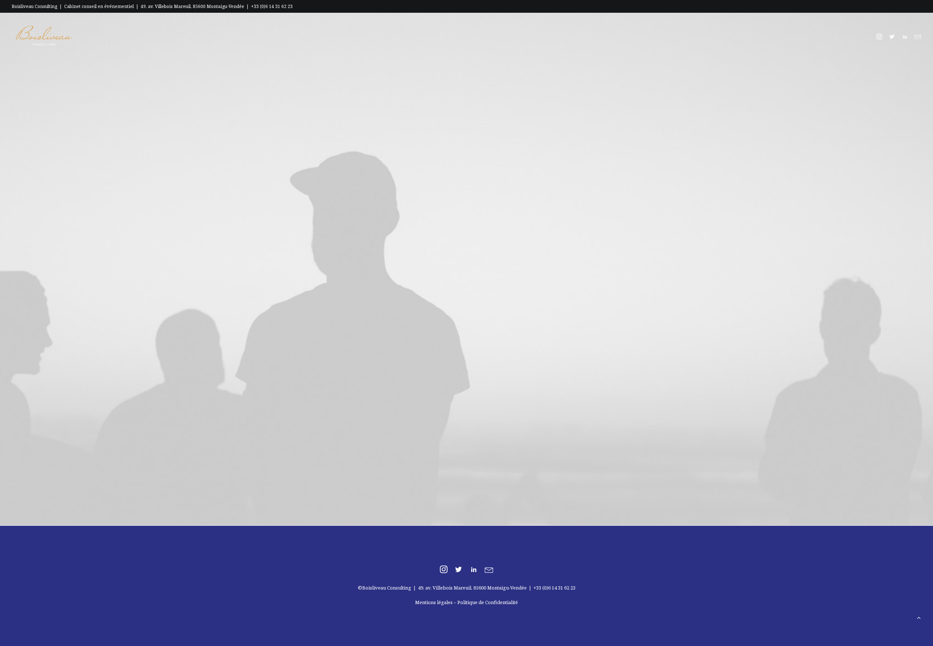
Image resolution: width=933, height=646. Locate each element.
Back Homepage (470, 334)
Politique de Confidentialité (487, 602)
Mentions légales (434, 602)
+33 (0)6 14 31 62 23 (272, 6)
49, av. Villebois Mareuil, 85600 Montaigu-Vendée (192, 6)
